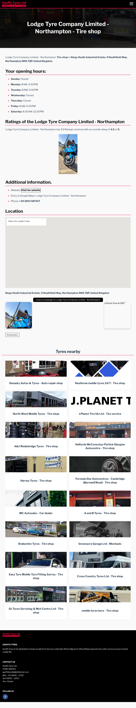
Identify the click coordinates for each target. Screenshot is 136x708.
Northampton (12, 335)
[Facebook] (5, 696)
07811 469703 (9, 669)
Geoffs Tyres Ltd (10, 666)
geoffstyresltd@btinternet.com (16, 672)
